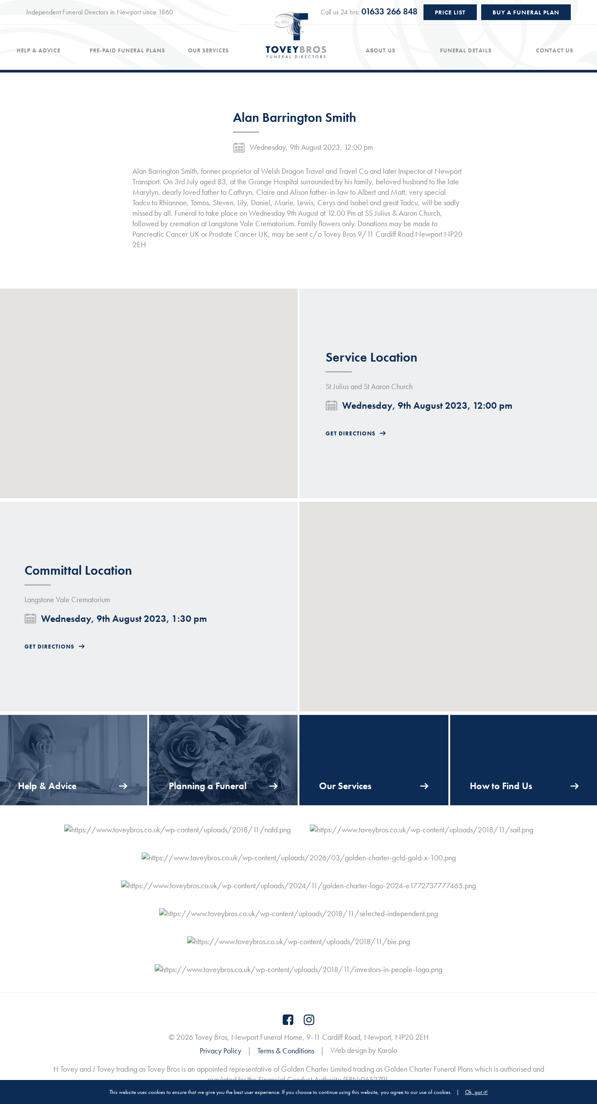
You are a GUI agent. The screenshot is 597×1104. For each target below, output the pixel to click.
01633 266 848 (389, 11)
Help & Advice (38, 50)
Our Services (208, 50)
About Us (381, 50)
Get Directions (350, 433)
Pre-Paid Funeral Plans (127, 50)
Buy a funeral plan (526, 12)
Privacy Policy (220, 1050)
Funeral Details (466, 50)
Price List (450, 12)
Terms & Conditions (285, 1050)
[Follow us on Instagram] (309, 1019)
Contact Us (554, 50)
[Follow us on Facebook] (288, 1019)
